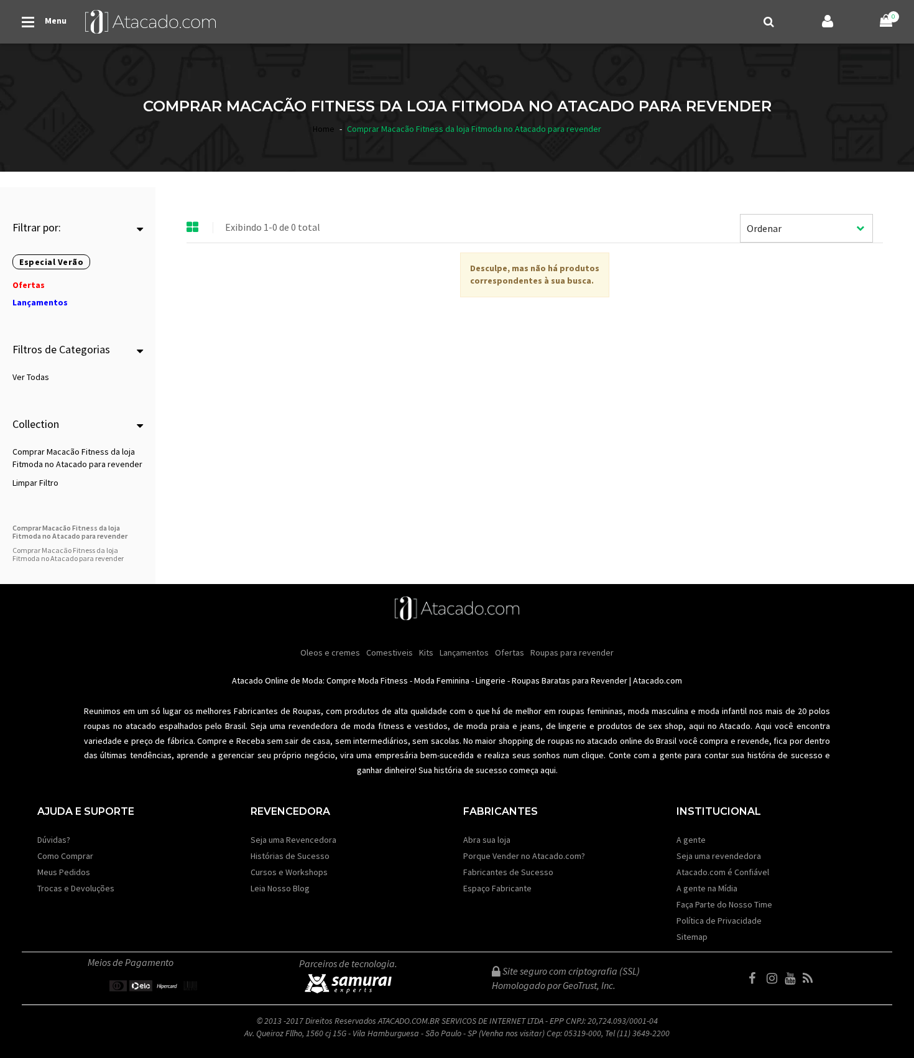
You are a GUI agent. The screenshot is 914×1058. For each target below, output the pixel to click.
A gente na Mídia (706, 888)
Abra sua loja (486, 839)
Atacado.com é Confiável (722, 872)
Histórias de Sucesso (290, 855)
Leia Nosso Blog (280, 888)
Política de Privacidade (719, 920)
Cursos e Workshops (289, 872)
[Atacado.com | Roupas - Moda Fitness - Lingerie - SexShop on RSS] (811, 978)
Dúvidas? (53, 839)
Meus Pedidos (63, 872)
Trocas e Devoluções (75, 888)
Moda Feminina (441, 680)
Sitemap (692, 936)
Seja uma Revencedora (293, 839)
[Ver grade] (193, 227)
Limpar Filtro (35, 482)
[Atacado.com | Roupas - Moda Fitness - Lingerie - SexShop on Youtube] (793, 978)
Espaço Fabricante (497, 888)
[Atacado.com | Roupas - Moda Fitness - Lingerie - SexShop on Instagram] (775, 978)
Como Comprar (65, 855)
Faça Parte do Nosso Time (724, 904)
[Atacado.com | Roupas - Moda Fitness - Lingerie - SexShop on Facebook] (757, 978)
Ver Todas (30, 377)
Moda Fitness (383, 680)
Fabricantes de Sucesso (508, 872)
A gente (691, 839)
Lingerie (490, 680)
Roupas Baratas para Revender (569, 680)
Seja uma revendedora (718, 855)
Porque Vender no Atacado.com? (524, 855)
